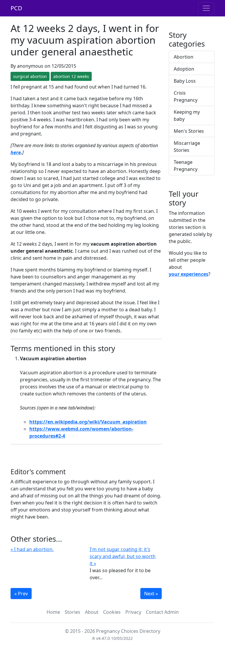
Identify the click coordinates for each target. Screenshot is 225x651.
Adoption (184, 69)
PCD (16, 8)
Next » (151, 593)
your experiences (188, 274)
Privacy (133, 612)
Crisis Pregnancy (185, 96)
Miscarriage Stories (187, 146)
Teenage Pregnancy (185, 165)
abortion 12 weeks (71, 76)
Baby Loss (185, 81)
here (16, 152)
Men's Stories (189, 131)
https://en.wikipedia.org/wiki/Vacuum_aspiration (88, 422)
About (91, 612)
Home (53, 612)
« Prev (21, 593)
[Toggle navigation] (206, 8)
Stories (72, 612)
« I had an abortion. (32, 549)
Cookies (112, 612)
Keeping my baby (187, 115)
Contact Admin (162, 612)
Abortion (183, 57)
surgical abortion (30, 76)
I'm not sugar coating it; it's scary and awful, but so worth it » (123, 556)
